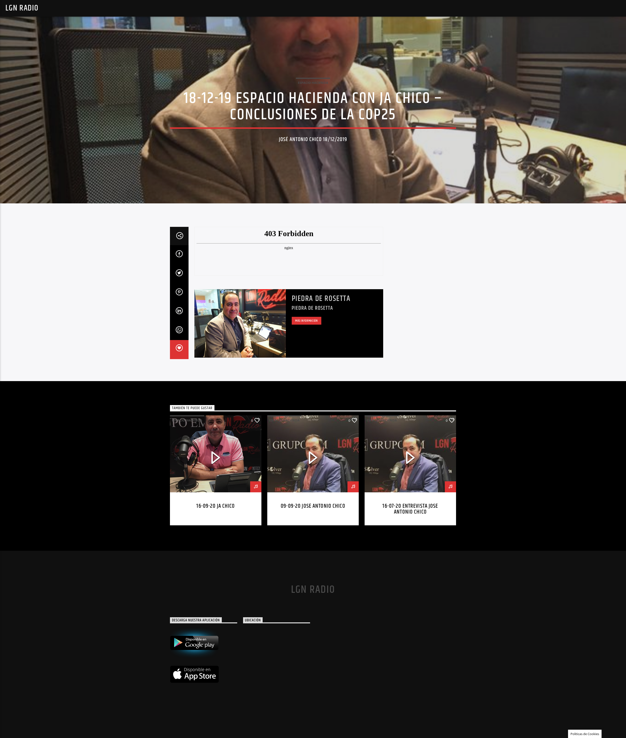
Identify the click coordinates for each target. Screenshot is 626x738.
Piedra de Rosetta (321, 299)
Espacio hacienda (313, 82)
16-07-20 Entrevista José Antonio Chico (410, 509)
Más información (306, 320)
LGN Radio (21, 8)
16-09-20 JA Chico (215, 506)
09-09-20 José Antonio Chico (313, 506)
